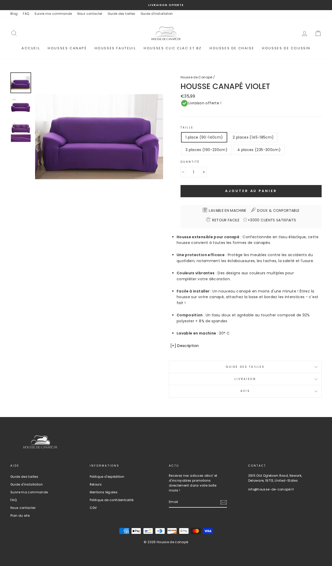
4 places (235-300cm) (259, 149)
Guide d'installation (157, 14)
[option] (166, 5)
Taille (187, 127)
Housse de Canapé (196, 77)
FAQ (26, 14)
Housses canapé (67, 48)
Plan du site (20, 516)
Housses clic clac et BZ (173, 48)
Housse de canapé (172, 542)
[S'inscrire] (223, 502)
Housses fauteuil (115, 48)
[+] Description (184, 345)
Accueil (31, 48)
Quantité (190, 162)
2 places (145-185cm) (253, 137)
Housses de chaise (232, 48)
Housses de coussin (286, 48)
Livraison (245, 379)
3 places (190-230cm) (206, 149)
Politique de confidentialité (112, 500)
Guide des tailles (121, 14)
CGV (93, 508)
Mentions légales (104, 492)
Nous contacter (89, 14)
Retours (96, 484)
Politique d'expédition (107, 477)
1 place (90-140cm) (204, 137)
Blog (14, 14)
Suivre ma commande (53, 14)
